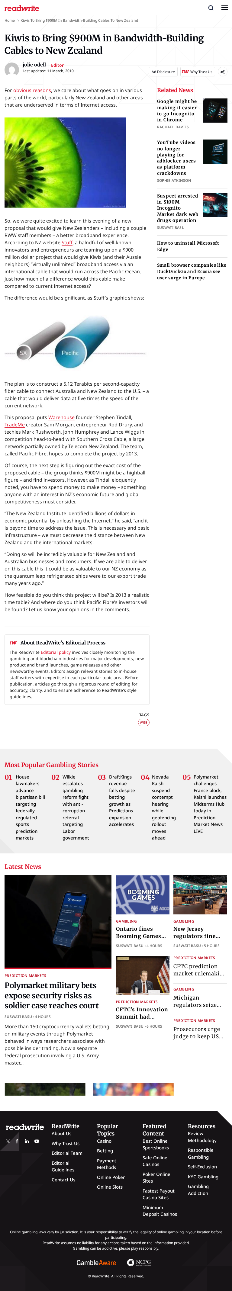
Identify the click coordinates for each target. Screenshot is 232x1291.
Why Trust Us (65, 1143)
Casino (104, 1141)
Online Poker (111, 1177)
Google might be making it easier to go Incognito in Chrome (177, 110)
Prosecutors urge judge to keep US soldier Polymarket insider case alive (199, 1040)
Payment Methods (106, 1164)
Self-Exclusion (202, 1167)
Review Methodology (202, 1136)
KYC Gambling (203, 1177)
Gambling (126, 921)
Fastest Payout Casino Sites (159, 1194)
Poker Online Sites (156, 1177)
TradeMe (15, 424)
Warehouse (61, 417)
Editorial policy (56, 652)
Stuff (67, 242)
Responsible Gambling (201, 1153)
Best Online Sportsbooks (156, 1144)
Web (143, 722)
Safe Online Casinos (155, 1161)
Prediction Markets (25, 976)
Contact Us (63, 1180)
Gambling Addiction (198, 1189)
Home (10, 20)
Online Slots (110, 1187)
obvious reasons (32, 90)
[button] (211, 7)
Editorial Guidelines (63, 1166)
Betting (105, 1151)
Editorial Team (67, 1153)
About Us (61, 1133)
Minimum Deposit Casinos (160, 1210)
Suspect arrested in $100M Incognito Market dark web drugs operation (177, 208)
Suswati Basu (18, 1016)
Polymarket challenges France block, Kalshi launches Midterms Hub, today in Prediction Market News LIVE (210, 804)
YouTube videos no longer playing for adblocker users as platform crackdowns (176, 158)
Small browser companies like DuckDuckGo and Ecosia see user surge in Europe (192, 271)
